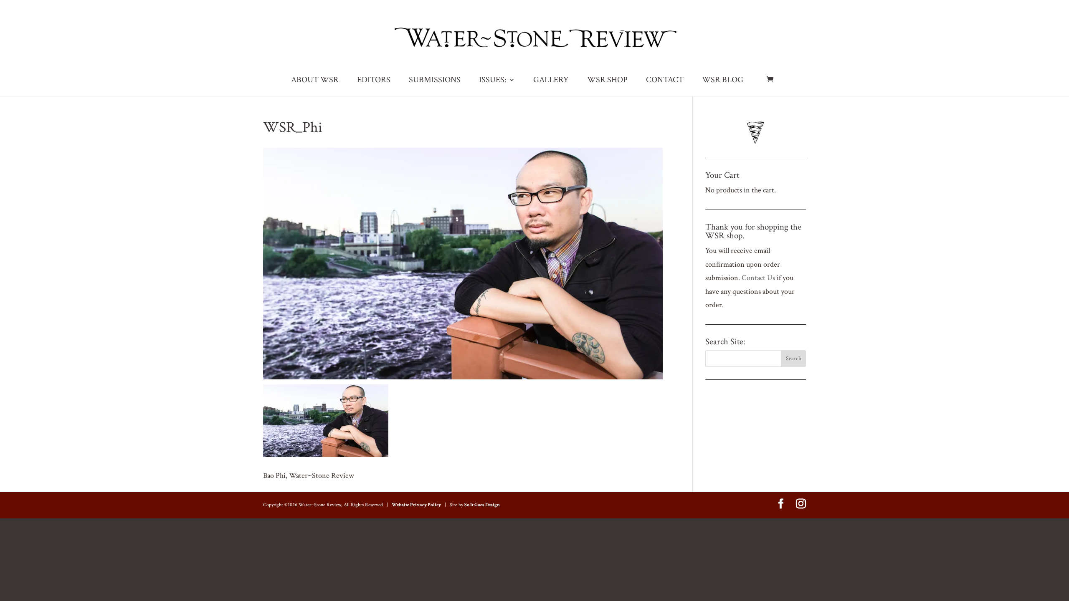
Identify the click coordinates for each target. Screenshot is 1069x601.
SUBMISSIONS (435, 81)
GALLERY (551, 81)
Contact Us (758, 278)
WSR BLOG (722, 81)
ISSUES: (493, 81)
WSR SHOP (607, 81)
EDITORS (373, 81)
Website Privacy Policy (416, 505)
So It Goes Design (482, 505)
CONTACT (665, 81)
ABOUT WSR (315, 81)
